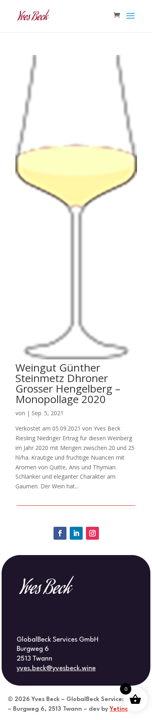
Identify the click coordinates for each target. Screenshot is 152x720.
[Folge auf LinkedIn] (76, 533)
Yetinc (119, 709)
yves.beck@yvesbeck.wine (56, 668)
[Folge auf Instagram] (92, 533)
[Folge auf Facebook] (60, 533)
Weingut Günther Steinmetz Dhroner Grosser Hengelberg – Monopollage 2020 (67, 383)
